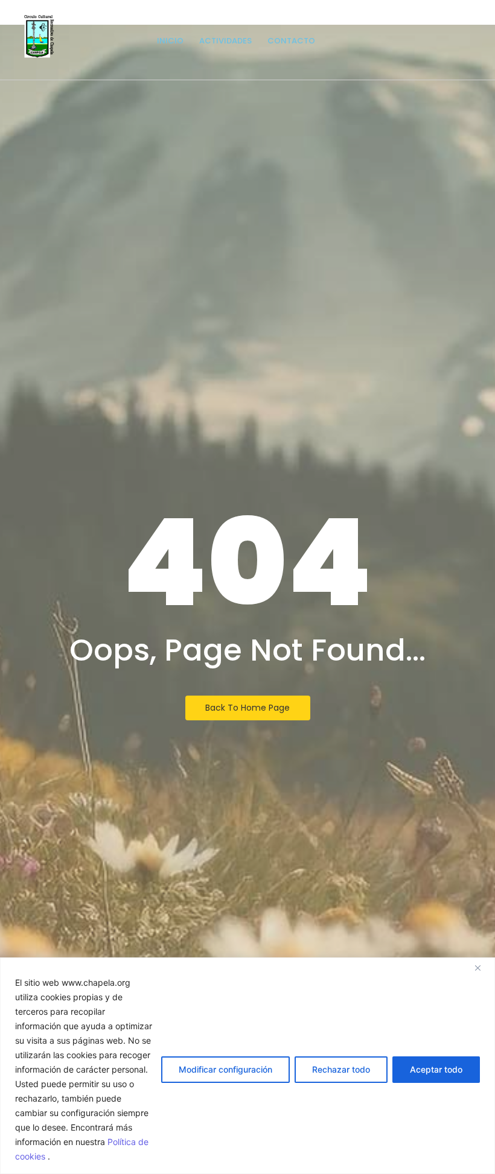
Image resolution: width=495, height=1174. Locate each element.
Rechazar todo (341, 1069)
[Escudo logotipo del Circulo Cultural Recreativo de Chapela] (39, 36)
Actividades (225, 40)
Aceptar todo (436, 1069)
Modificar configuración (225, 1069)
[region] (247, 1065)
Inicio (170, 40)
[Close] (482, 967)
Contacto (291, 40)
